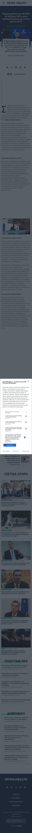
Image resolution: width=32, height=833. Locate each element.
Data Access (16, 451)
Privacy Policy (25, 451)
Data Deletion (6, 451)
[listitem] (16, 412)
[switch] (25, 416)
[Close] (28, 382)
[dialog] (16, 416)
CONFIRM (10, 445)
